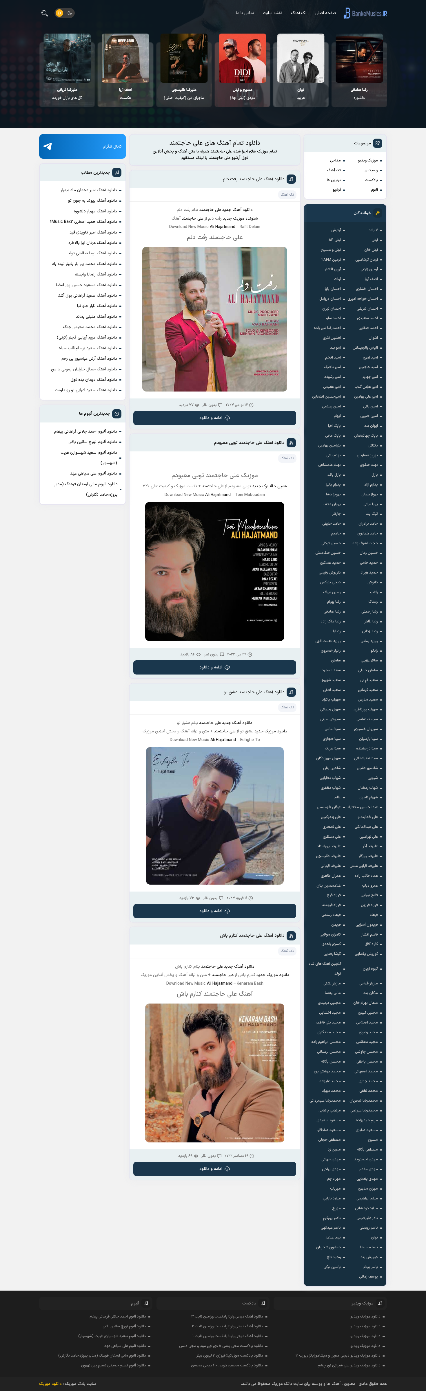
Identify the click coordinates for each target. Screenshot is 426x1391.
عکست (184, 94)
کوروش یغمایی (366, 954)
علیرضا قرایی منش (363, 866)
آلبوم (374, 190)
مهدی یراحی (331, 1169)
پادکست (371, 180)
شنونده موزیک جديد (240, 219)
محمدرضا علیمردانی (325, 1101)
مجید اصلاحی (367, 1023)
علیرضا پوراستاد (329, 846)
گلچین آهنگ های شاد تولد (325, 969)
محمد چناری (368, 1081)
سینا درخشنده (367, 748)
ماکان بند (370, 993)
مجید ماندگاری (329, 1032)
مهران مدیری (368, 1189)
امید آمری (370, 358)
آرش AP (335, 240)
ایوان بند (371, 426)
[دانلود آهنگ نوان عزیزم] (359, 58)
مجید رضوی (368, 1032)
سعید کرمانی (368, 690)
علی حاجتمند (210, 210)
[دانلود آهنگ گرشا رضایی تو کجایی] (67, 58)
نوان (374, 1238)
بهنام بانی (333, 455)
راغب (374, 592)
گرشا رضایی (332, 954)
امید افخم (333, 358)
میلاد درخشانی (366, 1208)
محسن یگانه (331, 1062)
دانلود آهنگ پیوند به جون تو (92, 201)
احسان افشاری (367, 289)
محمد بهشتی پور (327, 1071)
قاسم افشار (369, 935)
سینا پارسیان (368, 739)
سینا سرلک (333, 748)
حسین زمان (369, 553)
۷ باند (373, 230)
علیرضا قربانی (331, 866)
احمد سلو (333, 318)
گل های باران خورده (126, 94)
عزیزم (359, 94)
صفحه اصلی (325, 13)
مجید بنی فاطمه (328, 1023)
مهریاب (335, 1189)
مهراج (336, 1208)
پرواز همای (369, 494)
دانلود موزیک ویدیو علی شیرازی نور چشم (349, 1365)
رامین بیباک (332, 592)
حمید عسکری (330, 563)
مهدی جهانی (331, 1159)
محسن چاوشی (366, 1052)
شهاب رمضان (368, 788)
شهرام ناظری (368, 797)
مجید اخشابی (330, 1013)
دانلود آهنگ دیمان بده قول (93, 380)
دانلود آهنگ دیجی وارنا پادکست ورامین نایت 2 (227, 1326)
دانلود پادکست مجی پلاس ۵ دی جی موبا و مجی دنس (221, 1346)
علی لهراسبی (368, 837)
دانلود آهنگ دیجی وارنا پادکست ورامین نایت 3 (227, 1317)
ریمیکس (371, 170)
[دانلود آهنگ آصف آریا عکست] (184, 58)
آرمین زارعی (369, 269)
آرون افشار (333, 269)
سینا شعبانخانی (366, 758)
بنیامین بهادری (329, 446)
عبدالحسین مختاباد (362, 807)
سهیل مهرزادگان (328, 758)
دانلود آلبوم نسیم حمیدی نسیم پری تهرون (113, 1365)
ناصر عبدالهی (331, 1228)
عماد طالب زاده (366, 876)
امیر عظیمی (332, 387)
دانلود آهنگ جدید (237, 723)
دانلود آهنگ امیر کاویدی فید (93, 232)
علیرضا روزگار (368, 856)
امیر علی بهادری (366, 397)
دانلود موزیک (50, 1384)
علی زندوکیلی (331, 817)
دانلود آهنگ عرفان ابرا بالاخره (92, 243)
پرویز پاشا (333, 494)
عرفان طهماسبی (329, 807)
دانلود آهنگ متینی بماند (96, 317)
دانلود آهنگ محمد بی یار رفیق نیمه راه (84, 264)
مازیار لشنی (332, 983)
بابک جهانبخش (366, 436)
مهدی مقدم (368, 1169)
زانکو (374, 651)
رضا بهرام (334, 602)
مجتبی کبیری (368, 1013)
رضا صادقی (332, 612)
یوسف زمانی (368, 1277)
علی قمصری (332, 827)
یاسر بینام (370, 1267)
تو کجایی (67, 94)
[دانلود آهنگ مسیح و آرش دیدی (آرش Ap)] (301, 58)
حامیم (336, 533)
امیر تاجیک (332, 367)
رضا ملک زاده (331, 621)
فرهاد (374, 915)
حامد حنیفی (331, 524)
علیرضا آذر (370, 846)
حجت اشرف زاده (365, 543)
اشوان (373, 338)
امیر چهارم (370, 377)
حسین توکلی (331, 543)
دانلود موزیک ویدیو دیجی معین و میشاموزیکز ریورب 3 (338, 1356)
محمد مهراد (331, 1091)
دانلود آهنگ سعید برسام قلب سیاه (88, 348)
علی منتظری (332, 837)
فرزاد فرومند (331, 905)
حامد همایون (367, 533)
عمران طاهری (331, 876)
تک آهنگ (299, 13)
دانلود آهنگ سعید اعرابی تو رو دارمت (86, 390)
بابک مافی (333, 436)
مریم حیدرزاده (367, 1120)
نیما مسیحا (369, 1247)
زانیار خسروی (331, 651)
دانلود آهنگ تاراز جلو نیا (97, 306)
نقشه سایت (272, 13)
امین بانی (370, 406)
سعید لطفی (332, 690)
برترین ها (334, 180)
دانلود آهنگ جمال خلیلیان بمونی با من (84, 369)
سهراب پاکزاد (331, 700)
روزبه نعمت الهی (328, 641)
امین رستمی (331, 406)
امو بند (335, 348)
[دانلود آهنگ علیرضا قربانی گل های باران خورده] (125, 58)
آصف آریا (371, 279)
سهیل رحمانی (330, 709)
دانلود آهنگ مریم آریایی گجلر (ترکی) (87, 338)
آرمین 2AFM (331, 260)
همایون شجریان (328, 1247)
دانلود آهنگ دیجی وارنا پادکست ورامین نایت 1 (227, 1336)
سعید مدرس (368, 700)
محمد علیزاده (330, 1081)
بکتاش (373, 446)
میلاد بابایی (332, 1198)
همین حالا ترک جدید (269, 486)
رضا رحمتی (369, 612)
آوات (337, 279)
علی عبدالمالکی (366, 827)
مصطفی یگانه (367, 1150)
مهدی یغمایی (367, 1179)
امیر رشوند (332, 377)
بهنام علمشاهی (329, 465)
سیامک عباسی (367, 719)
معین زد (334, 1150)
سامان (336, 661)
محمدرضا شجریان (363, 1101)
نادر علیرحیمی (367, 1218)
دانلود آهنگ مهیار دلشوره (95, 211)
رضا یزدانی (370, 631)
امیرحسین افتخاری (326, 397)
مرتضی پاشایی (329, 1110)
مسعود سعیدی (328, 1120)
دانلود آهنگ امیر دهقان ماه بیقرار (89, 190)
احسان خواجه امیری (362, 299)
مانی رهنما (333, 993)
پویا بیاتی (370, 504)
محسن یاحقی (367, 1062)
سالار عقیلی (369, 661)
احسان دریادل (330, 299)
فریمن (336, 925)
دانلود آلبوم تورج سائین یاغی (92, 442)
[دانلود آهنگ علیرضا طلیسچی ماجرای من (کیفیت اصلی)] (242, 58)
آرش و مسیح (331, 250)
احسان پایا (333, 289)
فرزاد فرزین (369, 905)
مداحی (335, 160)
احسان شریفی (367, 309)
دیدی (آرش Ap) (301, 94)
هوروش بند (369, 1257)
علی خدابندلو (368, 817)
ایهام (337, 416)
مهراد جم (334, 1179)
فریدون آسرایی (367, 925)
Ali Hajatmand (222, 227)
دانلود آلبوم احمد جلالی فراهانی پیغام (85, 432)
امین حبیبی (369, 416)
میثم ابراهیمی (367, 1198)
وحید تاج (334, 1257)
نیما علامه (333, 1238)
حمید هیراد (369, 573)
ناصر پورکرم (332, 1218)
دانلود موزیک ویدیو (365, 1317)
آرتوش (336, 230)
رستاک (373, 602)
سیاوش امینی (330, 719)
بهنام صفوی (369, 465)
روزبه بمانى (369, 641)
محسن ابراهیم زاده (326, 1042)
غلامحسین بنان (328, 886)
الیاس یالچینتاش (365, 348)
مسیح (373, 1140)
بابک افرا (334, 426)
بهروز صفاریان (367, 455)
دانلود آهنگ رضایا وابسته (96, 274)
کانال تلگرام (112, 147)
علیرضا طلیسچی (328, 856)
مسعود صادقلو (329, 1130)
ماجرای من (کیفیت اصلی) (242, 94)
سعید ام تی (369, 680)
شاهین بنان (332, 768)
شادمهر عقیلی (367, 768)
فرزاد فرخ (334, 895)
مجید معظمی (367, 1042)
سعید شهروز (331, 680)
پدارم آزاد (371, 485)
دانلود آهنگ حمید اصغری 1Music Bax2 (83, 222)
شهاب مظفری (331, 788)
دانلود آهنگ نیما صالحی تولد (92, 253)
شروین (372, 778)
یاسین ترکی (332, 1267)
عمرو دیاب (370, 886)
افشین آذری (332, 338)
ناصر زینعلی (369, 1228)
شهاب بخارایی (330, 778)
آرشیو (337, 190)
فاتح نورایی (369, 895)
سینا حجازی (332, 739)
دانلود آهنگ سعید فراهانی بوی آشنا (87, 296)
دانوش (372, 582)
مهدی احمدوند (366, 1159)
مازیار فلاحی (368, 983)
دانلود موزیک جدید (270, 731)
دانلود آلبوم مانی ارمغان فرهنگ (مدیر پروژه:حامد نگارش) (86, 489)
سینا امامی (333, 729)
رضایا (337, 631)
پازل (375, 475)
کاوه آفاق (371, 944)
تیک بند (372, 514)
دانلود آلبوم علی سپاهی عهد (93, 474)
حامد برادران (368, 524)
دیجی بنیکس (330, 582)
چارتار (336, 514)
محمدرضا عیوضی (364, 1110)
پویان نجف (332, 504)
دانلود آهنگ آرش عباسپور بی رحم (89, 359)
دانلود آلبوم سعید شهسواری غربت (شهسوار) (89, 458)
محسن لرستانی (329, 1052)
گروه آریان (370, 969)
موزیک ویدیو (368, 160)
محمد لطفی (368, 1091)
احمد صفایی (368, 328)
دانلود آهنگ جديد (237, 210)
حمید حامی (369, 563)
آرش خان (371, 250)
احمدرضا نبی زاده (327, 328)
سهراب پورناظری (366, 709)
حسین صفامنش (328, 553)
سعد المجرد (331, 670)
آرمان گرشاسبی (366, 260)
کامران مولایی (330, 935)
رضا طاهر (371, 621)
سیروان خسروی (366, 729)
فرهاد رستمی (331, 915)
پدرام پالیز (333, 485)
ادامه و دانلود (210, 418)
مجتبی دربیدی (329, 1003)
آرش (375, 240)
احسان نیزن (331, 309)
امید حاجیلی (368, 367)
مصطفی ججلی (329, 1140)
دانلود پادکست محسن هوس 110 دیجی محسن (227, 1365)
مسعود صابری (367, 1130)
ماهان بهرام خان (365, 1003)
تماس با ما (245, 13)
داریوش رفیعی (330, 573)
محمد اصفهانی (366, 1071)
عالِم (337, 797)
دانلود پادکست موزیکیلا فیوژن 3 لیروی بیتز (229, 1356)
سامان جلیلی (368, 670)
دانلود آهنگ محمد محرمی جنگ (90, 327)
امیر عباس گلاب (366, 387)
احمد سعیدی (367, 318)
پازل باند (334, 475)
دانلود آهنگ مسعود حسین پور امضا (86, 285)
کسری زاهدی (331, 944)
